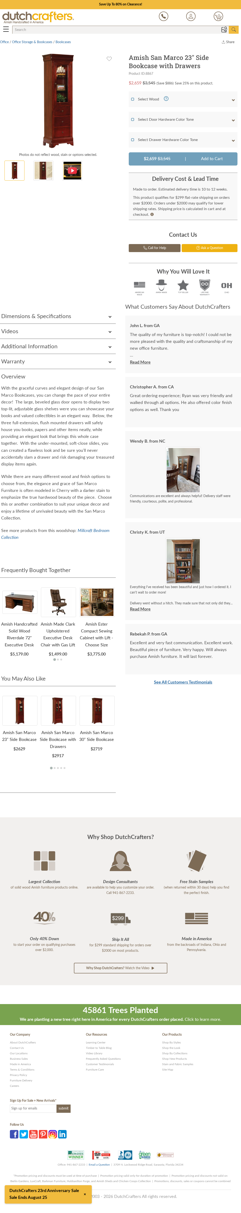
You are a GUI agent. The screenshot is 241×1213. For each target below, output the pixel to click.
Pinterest (43, 1134)
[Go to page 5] (64, 768)
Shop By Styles (171, 1042)
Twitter (24, 1134)
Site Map (167, 1069)
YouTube (33, 1134)
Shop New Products (174, 1058)
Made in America (20, 1064)
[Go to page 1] (54, 659)
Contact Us (17, 1048)
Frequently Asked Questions (103, 1058)
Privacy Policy (18, 1075)
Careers (14, 1085)
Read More (140, 362)
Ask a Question (211, 248)
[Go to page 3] (61, 660)
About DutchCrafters (23, 1042)
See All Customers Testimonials (183, 682)
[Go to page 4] (61, 768)
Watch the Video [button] (118, 968)
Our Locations (19, 1053)
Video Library (94, 1053)
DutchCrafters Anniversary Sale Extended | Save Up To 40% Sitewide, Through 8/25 (120, 4)
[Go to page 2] (58, 660)
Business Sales (19, 1058)
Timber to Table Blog (99, 1048)
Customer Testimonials (100, 1064)
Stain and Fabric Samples (177, 1064)
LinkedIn (62, 1134)
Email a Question (99, 1164)
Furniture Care (95, 1069)
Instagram (52, 1134)
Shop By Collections (174, 1053)
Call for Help (156, 248)
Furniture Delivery (21, 1080)
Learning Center (95, 1042)
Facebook (14, 1134)
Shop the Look (171, 1048)
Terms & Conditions (22, 1069)
